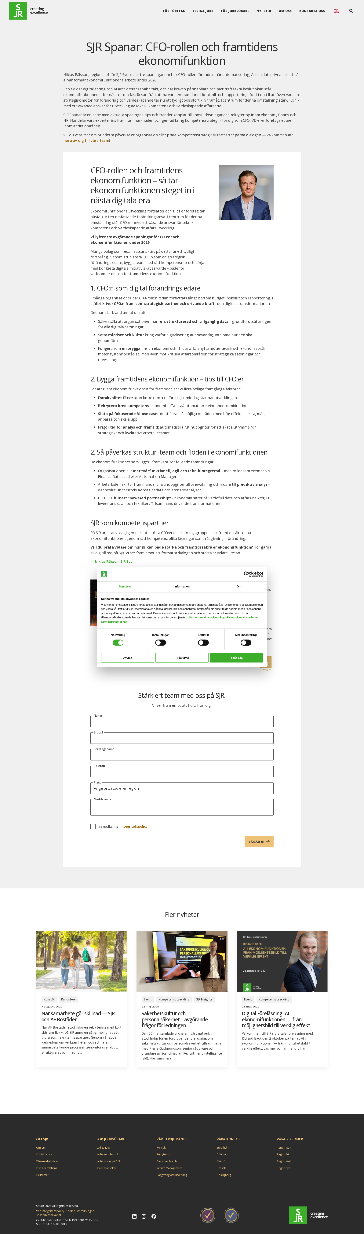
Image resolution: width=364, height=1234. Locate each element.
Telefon (99, 766)
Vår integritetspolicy (50, 1211)
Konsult (161, 1147)
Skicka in (256, 841)
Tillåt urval (182, 657)
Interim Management (169, 1168)
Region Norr (284, 1147)
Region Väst (284, 1161)
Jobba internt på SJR (108, 1161)
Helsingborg (224, 1175)
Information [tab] (182, 586)
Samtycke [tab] (125, 586)
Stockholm (223, 1147)
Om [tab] (239, 586)
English (336, 11)
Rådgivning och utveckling (172, 1175)
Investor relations (46, 1168)
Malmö (221, 1161)
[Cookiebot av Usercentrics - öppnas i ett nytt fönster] (246, 574)
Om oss (285, 11)
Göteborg (222, 1154)
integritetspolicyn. (135, 826)
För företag (174, 11)
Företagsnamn (104, 749)
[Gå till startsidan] (308, 1215)
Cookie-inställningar (80, 1211)
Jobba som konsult (107, 1154)
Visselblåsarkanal (49, 1215)
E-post (98, 732)
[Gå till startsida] (28, 11)
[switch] (160, 643)
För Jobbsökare (235, 11)
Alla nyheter (179, 1093)
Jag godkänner (123, 826)
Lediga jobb (203, 11)
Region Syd (283, 1168)
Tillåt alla (236, 657)
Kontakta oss (312, 11)
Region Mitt (284, 1154)
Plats (97, 782)
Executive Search (167, 1161)
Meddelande (102, 799)
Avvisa (127, 657)
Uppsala (221, 1168)
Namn (98, 716)
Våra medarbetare (47, 1161)
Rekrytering (163, 1154)
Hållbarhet (42, 1175)
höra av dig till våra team (86, 140)
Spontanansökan (106, 1168)
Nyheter (264, 11)
